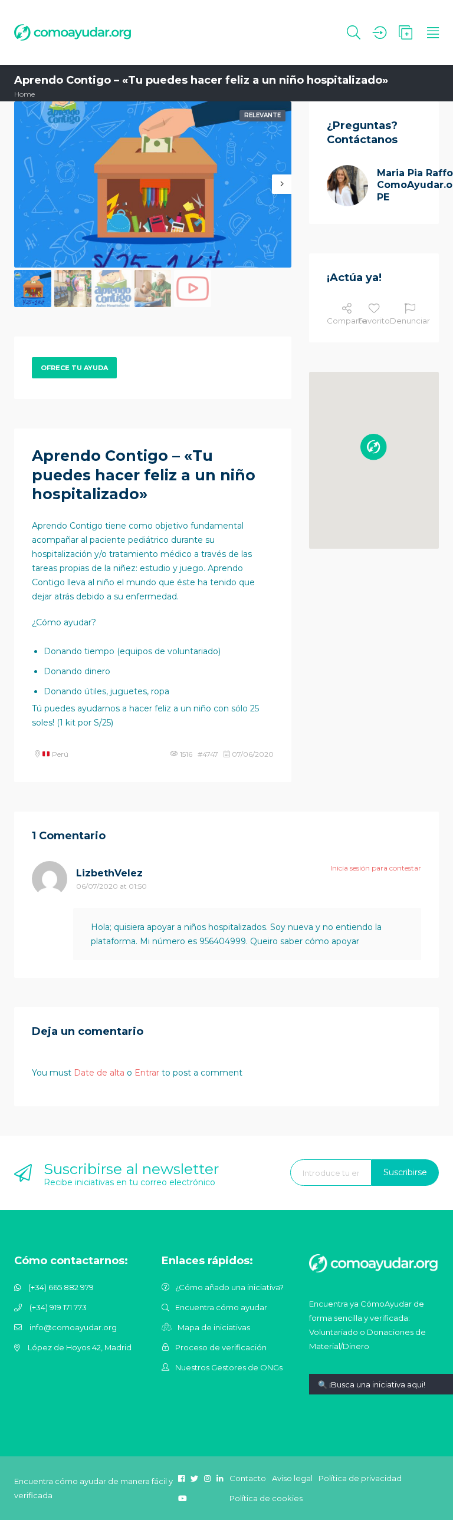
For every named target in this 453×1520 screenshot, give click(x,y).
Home (24, 94)
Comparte (347, 320)
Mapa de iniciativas (214, 1327)
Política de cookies (266, 1498)
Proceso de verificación (221, 1347)
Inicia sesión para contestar (375, 867)
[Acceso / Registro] (379, 32)
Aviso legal (292, 1478)
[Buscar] (353, 32)
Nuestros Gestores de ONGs (229, 1367)
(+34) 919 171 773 (58, 1307)
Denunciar (410, 320)
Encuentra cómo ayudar (221, 1307)
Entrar (146, 1072)
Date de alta (99, 1072)
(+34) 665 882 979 (61, 1287)
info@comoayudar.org (73, 1327)
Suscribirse (405, 1172)
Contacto (247, 1478)
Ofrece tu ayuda (74, 368)
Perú (59, 754)
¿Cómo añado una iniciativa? (229, 1287)
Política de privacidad (360, 1478)
